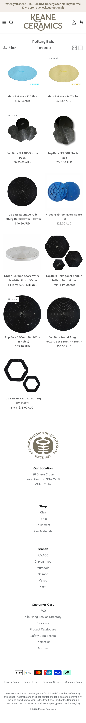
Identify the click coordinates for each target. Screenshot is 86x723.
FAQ (43, 611)
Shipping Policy (73, 682)
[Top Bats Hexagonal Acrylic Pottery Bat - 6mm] (64, 253)
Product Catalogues (43, 629)
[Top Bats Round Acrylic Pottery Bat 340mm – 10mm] (64, 314)
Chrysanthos (43, 561)
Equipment (43, 525)
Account (43, 648)
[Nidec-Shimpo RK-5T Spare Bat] (64, 192)
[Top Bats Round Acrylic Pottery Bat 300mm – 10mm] (22, 192)
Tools (43, 519)
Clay (43, 512)
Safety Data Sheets (43, 636)
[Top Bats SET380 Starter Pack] (64, 130)
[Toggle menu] (4, 22)
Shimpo (43, 574)
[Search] (13, 22)
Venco (43, 580)
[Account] (72, 22)
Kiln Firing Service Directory (43, 617)
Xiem (43, 586)
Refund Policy (31, 682)
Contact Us (43, 642)
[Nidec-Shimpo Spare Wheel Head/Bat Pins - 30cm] (22, 253)
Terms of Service (52, 682)
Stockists (43, 623)
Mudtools (43, 568)
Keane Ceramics (47, 709)
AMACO (43, 555)
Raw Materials (43, 531)
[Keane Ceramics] (43, 22)
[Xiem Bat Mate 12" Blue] (22, 73)
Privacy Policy (11, 682)
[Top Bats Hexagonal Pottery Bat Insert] (22, 375)
